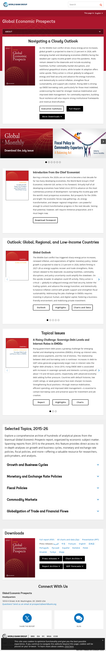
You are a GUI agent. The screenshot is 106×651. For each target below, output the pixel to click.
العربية (56, 543)
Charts (80, 402)
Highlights (60, 307)
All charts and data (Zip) (68, 539)
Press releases (49, 558)
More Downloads (51, 116)
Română (76, 548)
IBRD (33, 636)
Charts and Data (82, 307)
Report (41, 402)
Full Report (75, 108)
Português (44, 548)
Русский (55, 548)
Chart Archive (73, 558)
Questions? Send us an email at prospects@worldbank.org (29, 604)
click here (69, 646)
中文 (63, 543)
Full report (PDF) (46, 539)
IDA (38, 636)
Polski (85, 548)
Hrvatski (43, 552)
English (98, 13)
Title (26, 143)
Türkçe (53, 552)
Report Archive (50, 566)
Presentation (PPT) (90, 539)
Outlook (41, 307)
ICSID (55, 636)
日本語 (91, 543)
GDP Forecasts (73, 566)
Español (65, 548)
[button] (101, 4)
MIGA (49, 636)
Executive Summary (51, 108)
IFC (43, 636)
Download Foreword (45, 220)
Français (72, 543)
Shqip (61, 552)
